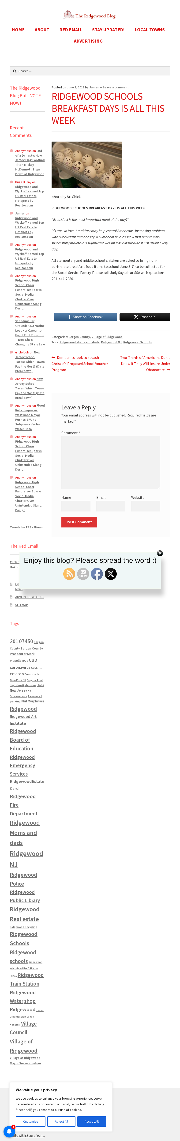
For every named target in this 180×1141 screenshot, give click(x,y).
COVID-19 (36, 668)
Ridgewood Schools (137, 342)
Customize (30, 1121)
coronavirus (20, 667)
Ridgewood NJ (111, 342)
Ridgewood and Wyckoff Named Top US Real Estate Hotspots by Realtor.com (29, 196)
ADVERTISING (88, 41)
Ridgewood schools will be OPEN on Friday (26, 969)
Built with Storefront (27, 1135)
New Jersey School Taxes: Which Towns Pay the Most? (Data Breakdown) (30, 361)
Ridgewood (23, 708)
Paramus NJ (35, 696)
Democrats (31, 674)
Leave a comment (116, 87)
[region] (60, 1107)
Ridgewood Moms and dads (79, 342)
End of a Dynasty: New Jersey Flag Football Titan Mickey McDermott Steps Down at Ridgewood (30, 162)
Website (137, 497)
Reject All (61, 1121)
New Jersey (18, 690)
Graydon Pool (35, 680)
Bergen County (79, 337)
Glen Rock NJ (18, 680)
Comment (70, 432)
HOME (18, 29)
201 (14, 641)
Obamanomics (18, 696)
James (94, 87)
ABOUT (42, 29)
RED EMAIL (70, 29)
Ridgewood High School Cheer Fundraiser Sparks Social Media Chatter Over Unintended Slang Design (28, 294)
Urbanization (18, 1016)
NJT (30, 690)
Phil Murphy (30, 701)
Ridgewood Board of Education (23, 740)
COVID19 (17, 674)
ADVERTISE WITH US (29, 597)
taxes (40, 1010)
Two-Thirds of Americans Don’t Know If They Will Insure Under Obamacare (145, 363)
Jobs (40, 685)
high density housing (23, 685)
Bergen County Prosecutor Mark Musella (26, 654)
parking (15, 701)
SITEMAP (21, 605)
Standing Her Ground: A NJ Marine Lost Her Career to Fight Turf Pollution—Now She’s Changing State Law (30, 332)
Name (66, 497)
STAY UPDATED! (108, 29)
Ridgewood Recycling (23, 927)
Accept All (92, 1121)
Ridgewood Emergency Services (22, 765)
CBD (33, 660)
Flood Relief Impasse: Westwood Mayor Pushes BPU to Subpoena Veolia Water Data (30, 417)
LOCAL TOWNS (150, 29)
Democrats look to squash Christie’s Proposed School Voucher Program (80, 363)
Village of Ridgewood (107, 337)
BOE (25, 660)
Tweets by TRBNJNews (26, 527)
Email (101, 497)
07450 (26, 641)
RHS (41, 701)
